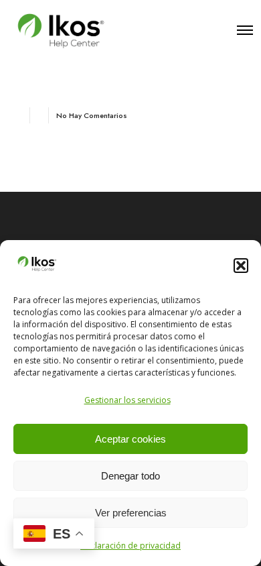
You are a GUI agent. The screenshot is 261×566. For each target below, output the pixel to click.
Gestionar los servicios (127, 400)
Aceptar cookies (130, 439)
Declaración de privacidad (130, 545)
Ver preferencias (131, 512)
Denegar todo (130, 476)
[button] (241, 265)
